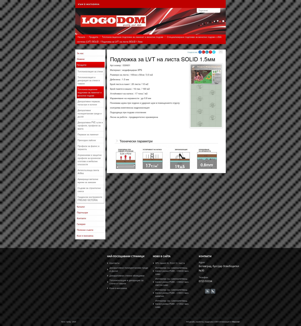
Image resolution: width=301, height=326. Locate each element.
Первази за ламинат (88, 134)
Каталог (81, 206)
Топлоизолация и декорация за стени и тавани (89, 80)
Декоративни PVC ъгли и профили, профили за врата (90, 125)
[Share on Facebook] (200, 52)
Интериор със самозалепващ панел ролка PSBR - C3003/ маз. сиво (172, 271)
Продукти (81, 64)
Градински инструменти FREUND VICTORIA (90, 198)
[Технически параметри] (166, 156)
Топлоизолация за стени (90, 71)
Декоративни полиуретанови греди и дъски (90, 113)
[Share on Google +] (203, 52)
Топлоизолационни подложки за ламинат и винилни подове (90, 92)
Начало (81, 36)
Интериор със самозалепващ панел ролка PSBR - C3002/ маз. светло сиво (172, 282)
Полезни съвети (85, 229)
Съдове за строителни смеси (89, 189)
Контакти (81, 218)
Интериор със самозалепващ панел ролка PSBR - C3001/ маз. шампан (172, 292)
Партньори (82, 212)
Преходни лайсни (87, 140)
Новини (80, 58)
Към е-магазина (89, 4)
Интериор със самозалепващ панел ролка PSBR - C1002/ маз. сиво (172, 303)
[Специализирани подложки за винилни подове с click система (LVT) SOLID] (221, 51)
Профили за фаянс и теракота (88, 147)
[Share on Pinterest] (210, 52)
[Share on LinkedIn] (207, 52)
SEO (217, 321)
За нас (80, 53)
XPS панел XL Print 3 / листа (170, 263)
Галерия (81, 224)
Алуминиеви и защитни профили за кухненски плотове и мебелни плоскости (90, 159)
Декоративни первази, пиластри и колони (89, 103)
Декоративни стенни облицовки (126, 275)
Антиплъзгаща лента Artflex (88, 171)
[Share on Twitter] (213, 52)
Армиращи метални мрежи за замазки (88, 180)
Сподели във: (192, 52)
